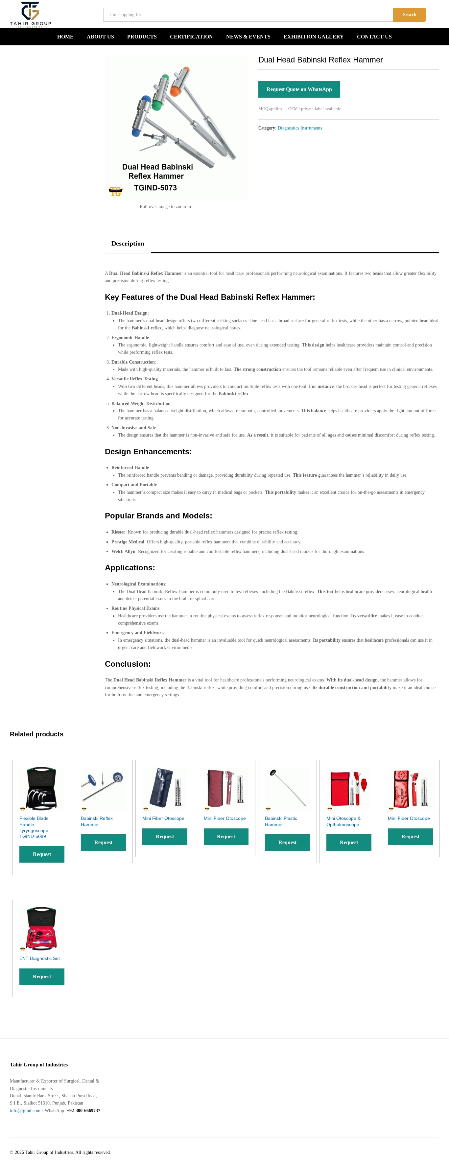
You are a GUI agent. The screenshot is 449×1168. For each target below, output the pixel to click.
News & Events (248, 36)
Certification (191, 36)
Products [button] (142, 36)
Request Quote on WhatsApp (299, 89)
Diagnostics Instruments (300, 128)
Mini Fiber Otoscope (163, 818)
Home (65, 36)
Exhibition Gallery (314, 36)
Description (127, 243)
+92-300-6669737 (83, 1110)
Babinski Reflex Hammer (97, 821)
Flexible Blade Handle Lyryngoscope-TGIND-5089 (34, 827)
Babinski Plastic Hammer (281, 821)
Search (409, 14)
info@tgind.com (25, 1110)
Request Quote (42, 857)
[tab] (128, 246)
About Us (100, 36)
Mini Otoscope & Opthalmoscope (343, 821)
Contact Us (374, 36)
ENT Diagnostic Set (39, 958)
